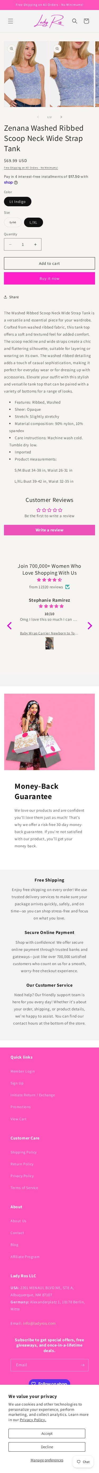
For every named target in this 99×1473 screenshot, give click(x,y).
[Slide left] (38, 117)
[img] (49, 579)
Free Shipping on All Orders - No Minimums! (31, 167)
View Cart (18, 1119)
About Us (18, 1220)
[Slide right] (61, 117)
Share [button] (14, 297)
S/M (16, 223)
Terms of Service (24, 1187)
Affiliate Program (25, 1256)
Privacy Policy (22, 1175)
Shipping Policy (24, 1152)
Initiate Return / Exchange (33, 1095)
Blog (14, 1244)
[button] (10, 21)
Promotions (21, 1106)
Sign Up (17, 1083)
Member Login (23, 1071)
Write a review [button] (49, 530)
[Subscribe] (82, 1365)
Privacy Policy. (33, 1419)
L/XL (33, 222)
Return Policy (22, 1164)
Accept (47, 1433)
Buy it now (50, 278)
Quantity (10, 234)
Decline (47, 1446)
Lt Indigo (18, 201)
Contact (17, 1232)
